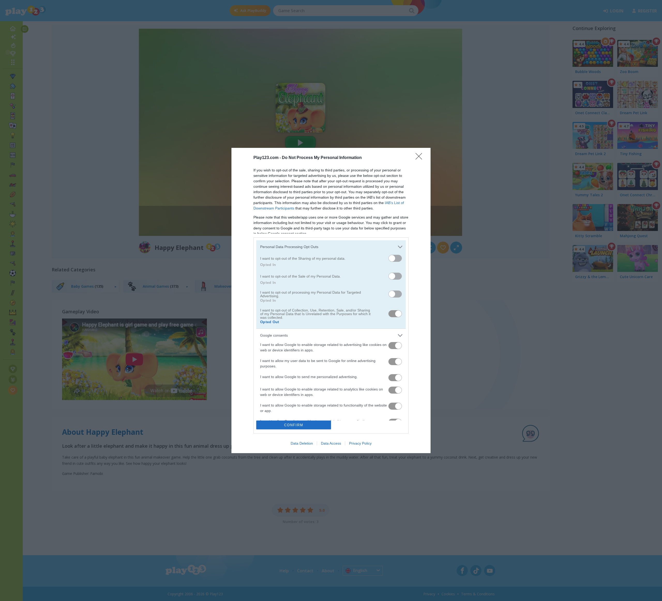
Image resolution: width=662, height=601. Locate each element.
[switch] (395, 258)
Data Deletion (302, 443)
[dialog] (331, 300)
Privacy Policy (360, 443)
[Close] (420, 158)
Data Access (331, 443)
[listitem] (331, 247)
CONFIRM (293, 425)
